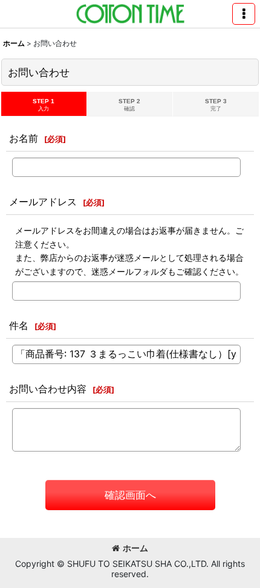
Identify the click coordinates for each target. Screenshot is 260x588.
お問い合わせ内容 (47, 389)
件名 (18, 325)
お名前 (23, 138)
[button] (243, 14)
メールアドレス (43, 202)
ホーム (135, 548)
